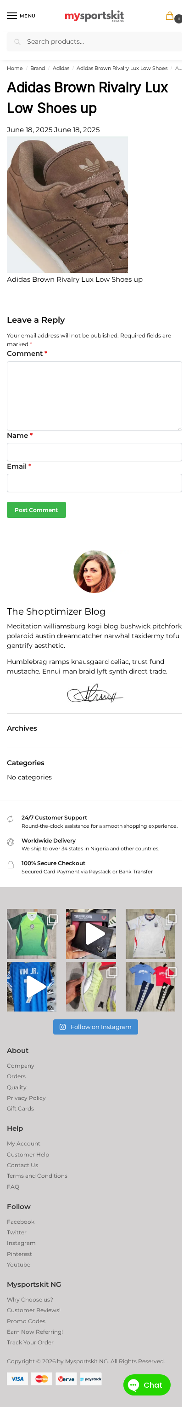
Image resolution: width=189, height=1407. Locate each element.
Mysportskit (81, 1361)
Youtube (18, 1264)
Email (19, 466)
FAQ (13, 1186)
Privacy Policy (26, 1097)
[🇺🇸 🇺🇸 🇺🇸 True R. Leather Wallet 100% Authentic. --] (91, 934)
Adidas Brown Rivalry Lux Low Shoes (122, 68)
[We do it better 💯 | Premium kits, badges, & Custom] (31, 987)
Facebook (20, 1221)
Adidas (61, 68)
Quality (17, 1087)
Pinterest (19, 1253)
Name (20, 435)
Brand (37, 68)
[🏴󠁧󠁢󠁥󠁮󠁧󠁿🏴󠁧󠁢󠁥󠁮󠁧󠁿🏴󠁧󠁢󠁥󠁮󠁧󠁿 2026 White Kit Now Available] (150, 934)
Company (20, 1065)
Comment (27, 353)
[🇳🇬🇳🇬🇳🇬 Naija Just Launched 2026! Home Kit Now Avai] (31, 934)
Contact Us (22, 1165)
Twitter (17, 1232)
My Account (23, 1143)
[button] (171, 16)
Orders (16, 1076)
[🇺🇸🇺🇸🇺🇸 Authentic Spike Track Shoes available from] (91, 987)
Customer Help (28, 1154)
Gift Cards (20, 1108)
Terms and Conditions (37, 1175)
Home (15, 68)
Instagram (21, 1242)
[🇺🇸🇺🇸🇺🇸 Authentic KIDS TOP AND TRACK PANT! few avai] (150, 987)
